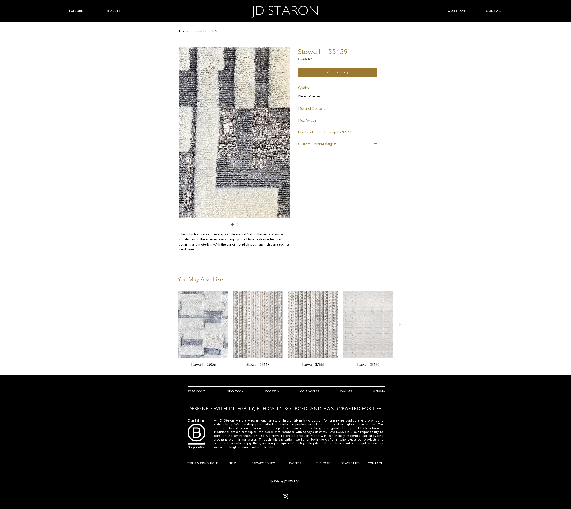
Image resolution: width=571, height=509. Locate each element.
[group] (285, 329)
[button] (76, 11)
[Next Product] (399, 324)
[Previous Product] (171, 324)
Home (183, 31)
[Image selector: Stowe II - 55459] (232, 224)
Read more (186, 249)
